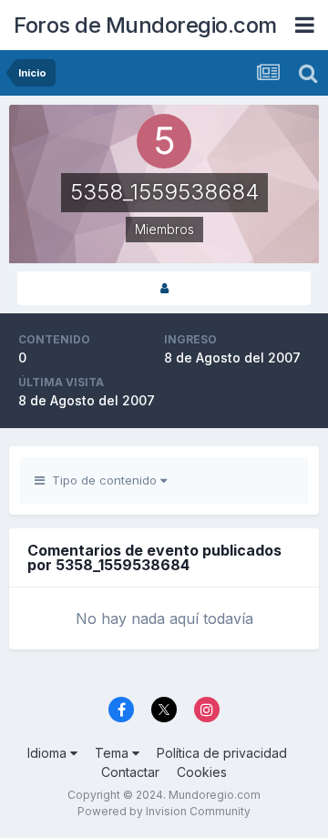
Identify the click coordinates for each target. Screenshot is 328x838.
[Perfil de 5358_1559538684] (164, 288)
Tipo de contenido (102, 480)
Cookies (202, 772)
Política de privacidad (222, 753)
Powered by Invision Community (164, 811)
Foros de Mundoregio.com (145, 25)
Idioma (48, 753)
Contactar (130, 772)
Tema (113, 753)
